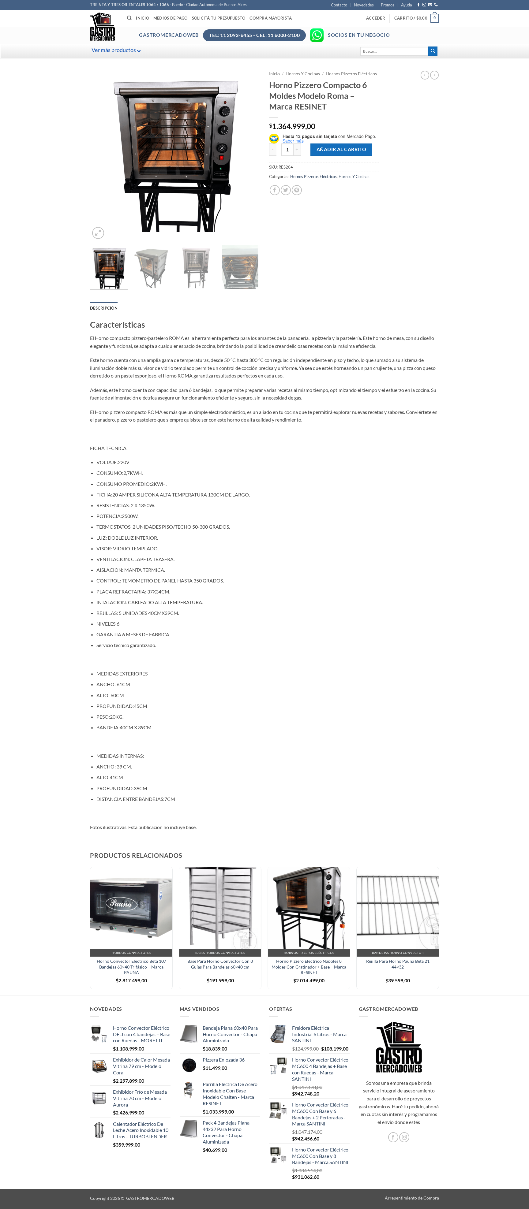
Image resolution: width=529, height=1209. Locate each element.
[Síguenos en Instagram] (424, 5)
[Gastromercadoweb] (127, 26)
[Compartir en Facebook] (275, 190)
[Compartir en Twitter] (286, 190)
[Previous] (101, 156)
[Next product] (425, 75)
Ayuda (406, 4)
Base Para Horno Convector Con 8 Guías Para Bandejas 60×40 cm (220, 963)
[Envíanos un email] (430, 5)
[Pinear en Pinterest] (297, 190)
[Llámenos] (436, 5)
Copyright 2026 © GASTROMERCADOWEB (132, 1198)
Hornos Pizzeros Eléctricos (351, 73)
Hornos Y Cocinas (303, 73)
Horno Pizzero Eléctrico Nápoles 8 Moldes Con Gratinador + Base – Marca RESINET (309, 966)
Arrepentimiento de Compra (412, 1197)
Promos (387, 4)
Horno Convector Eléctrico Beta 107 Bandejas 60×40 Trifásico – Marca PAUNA (131, 966)
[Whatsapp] (317, 35)
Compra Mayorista (270, 18)
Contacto (339, 4)
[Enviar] (432, 51)
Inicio (142, 18)
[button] (375, 18)
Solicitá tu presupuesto (219, 18)
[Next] (248, 156)
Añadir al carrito (341, 149)
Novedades (364, 4)
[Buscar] (129, 18)
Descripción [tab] (104, 308)
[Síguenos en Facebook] (418, 5)
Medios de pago (170, 18)
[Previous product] (434, 75)
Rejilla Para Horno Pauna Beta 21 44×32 (398, 963)
